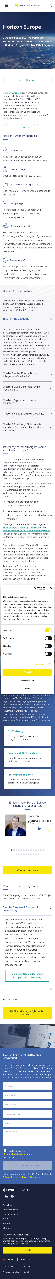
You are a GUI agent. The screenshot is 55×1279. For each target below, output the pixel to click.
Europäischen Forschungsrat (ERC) (21, 527)
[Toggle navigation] (6, 5)
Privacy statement (10, 1266)
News (5, 1218)
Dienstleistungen (10, 1209)
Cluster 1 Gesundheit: (16, 319)
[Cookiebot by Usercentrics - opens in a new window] (35, 588)
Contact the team (27, 870)
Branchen (7, 1205)
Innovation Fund (11, 999)
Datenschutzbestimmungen (18, 1154)
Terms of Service (30, 1177)
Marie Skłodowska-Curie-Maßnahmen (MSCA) (26, 530)
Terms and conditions (11, 1272)
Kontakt (27, 1250)
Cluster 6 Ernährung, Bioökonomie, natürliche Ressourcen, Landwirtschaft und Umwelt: (25, 427)
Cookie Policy (26, 1266)
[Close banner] (51, 588)
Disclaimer (28, 1272)
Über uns (7, 1228)
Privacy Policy (10, 1177)
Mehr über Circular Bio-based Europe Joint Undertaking (27, 975)
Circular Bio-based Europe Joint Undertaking (22, 909)
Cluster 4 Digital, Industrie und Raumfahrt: (20, 402)
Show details (41, 664)
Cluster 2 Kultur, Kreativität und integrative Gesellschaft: (20, 375)
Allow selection (27, 680)
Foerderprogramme (12, 1214)
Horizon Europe (11, 92)
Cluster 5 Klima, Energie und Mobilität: (24, 413)
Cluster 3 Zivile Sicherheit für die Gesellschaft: (21, 388)
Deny (27, 689)
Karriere (6, 1223)
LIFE (5, 989)
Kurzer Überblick (27, 80)
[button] (50, 5)
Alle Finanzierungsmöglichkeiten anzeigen (27, 1013)
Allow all (27, 672)
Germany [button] (17, 1259)
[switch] (48, 638)
